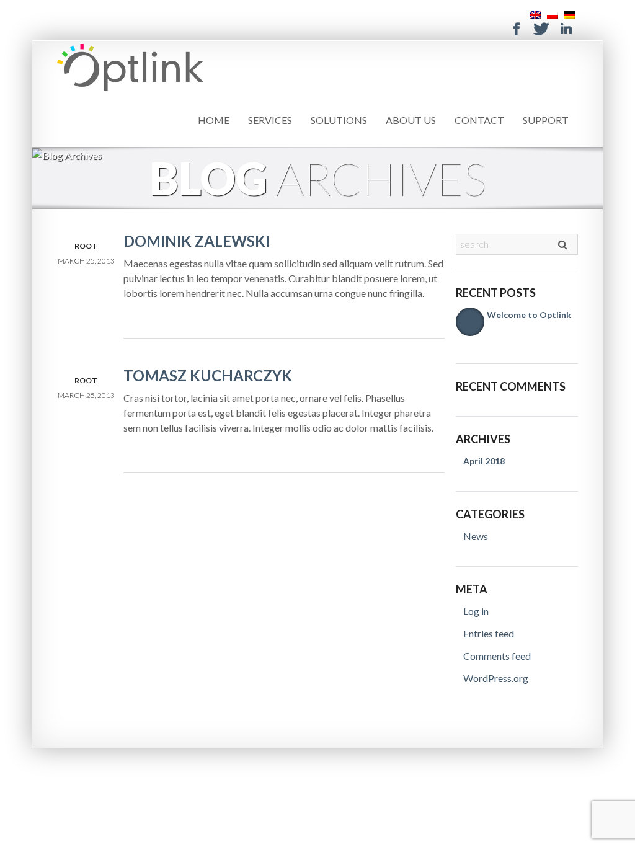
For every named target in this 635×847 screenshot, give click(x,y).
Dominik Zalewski (196, 241)
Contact (479, 120)
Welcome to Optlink (529, 314)
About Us (411, 120)
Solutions (339, 120)
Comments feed (497, 656)
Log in (476, 611)
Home (213, 120)
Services (270, 120)
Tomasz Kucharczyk (207, 375)
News (475, 536)
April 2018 (484, 461)
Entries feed (488, 633)
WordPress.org (495, 678)
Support (546, 120)
